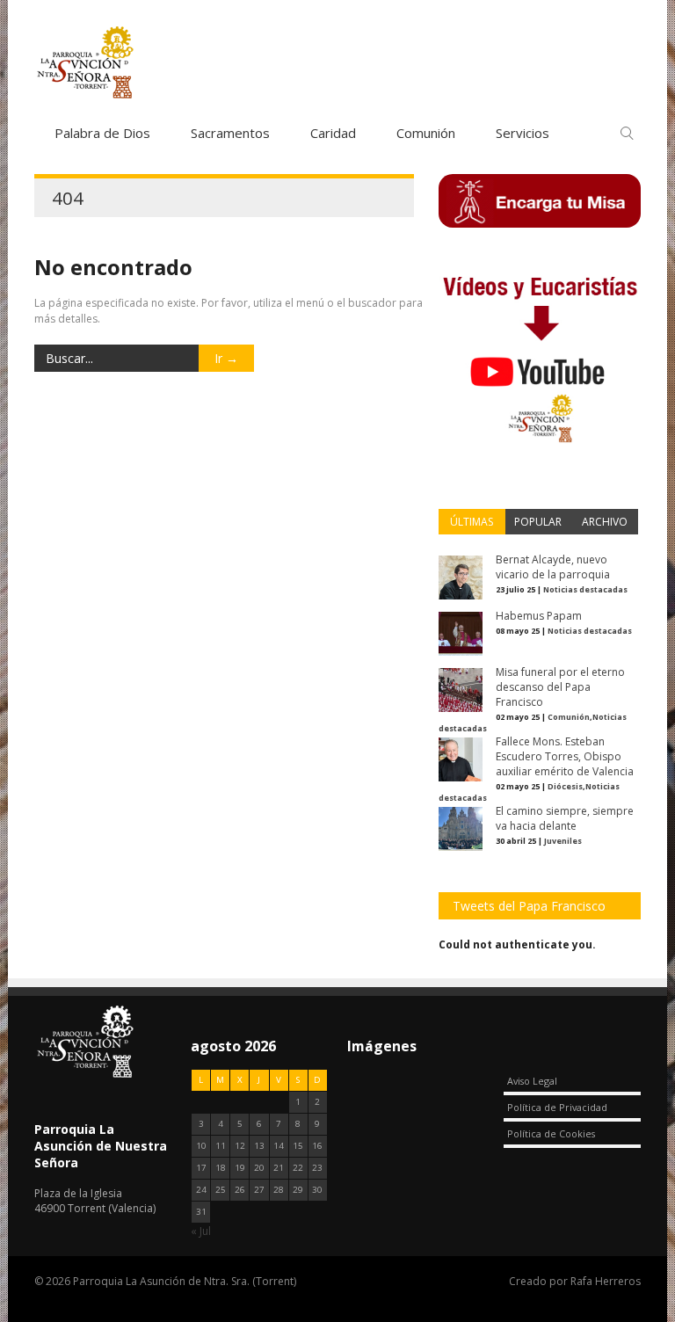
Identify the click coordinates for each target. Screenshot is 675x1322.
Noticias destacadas (585, 589)
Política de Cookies (551, 1133)
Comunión (425, 133)
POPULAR (538, 521)
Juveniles (563, 840)
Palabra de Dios (102, 133)
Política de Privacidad (557, 1107)
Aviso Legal (532, 1080)
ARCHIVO (605, 521)
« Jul (201, 1231)
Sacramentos (230, 133)
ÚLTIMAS (471, 521)
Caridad (333, 133)
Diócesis (565, 786)
